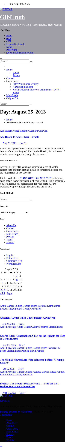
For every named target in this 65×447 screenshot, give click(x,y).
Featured (42, 305)
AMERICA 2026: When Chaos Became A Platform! (28, 317)
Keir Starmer (53, 305)
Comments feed (14, 261)
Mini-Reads (12, 95)
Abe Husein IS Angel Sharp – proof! (19, 137)
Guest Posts (12, 231)
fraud (9, 35)
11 (1, 283)
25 (1, 290)
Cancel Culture (15, 305)
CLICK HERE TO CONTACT (36, 178)
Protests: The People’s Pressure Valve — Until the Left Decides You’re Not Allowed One (29, 385)
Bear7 (22, 143)
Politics (19, 308)
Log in (9, 255)
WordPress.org (13, 263)
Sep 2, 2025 (9, 368)
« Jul (2, 293)
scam (8, 38)
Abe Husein (6, 130)
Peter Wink (11, 49)
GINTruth (12, 17)
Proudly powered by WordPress (16, 411)
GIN (8, 41)
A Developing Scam (23, 86)
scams (9, 47)
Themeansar (6, 414)
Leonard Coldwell (15, 44)
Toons (9, 239)
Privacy (16, 75)
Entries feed (12, 258)
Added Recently (20, 130)
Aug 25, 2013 (10, 143)
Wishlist (10, 242)
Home (9, 69)
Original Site (12, 98)
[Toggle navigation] (1, 58)
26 (5, 290)
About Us (11, 225)
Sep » (9, 293)
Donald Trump (30, 305)
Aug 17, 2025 (10, 392)
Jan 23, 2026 (9, 324)
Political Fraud (7, 308)
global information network (19, 52)
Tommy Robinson (32, 308)
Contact (10, 78)
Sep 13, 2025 (9, 345)
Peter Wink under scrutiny (25, 84)
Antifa (3, 305)
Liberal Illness (56, 326)
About (16, 72)
